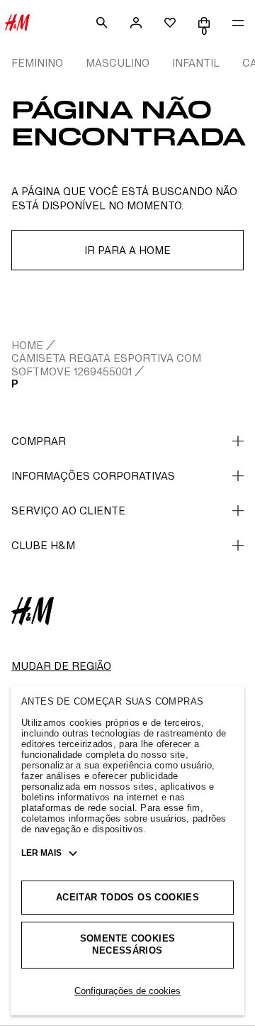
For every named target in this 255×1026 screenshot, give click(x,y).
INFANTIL (196, 63)
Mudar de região (61, 666)
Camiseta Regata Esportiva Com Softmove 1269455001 (106, 364)
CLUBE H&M (43, 545)
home (27, 345)
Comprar (38, 441)
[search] (102, 23)
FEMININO (37, 63)
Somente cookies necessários (128, 944)
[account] (136, 23)
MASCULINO (117, 63)
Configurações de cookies (127, 991)
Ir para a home (127, 250)
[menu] (238, 23)
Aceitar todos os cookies (127, 897)
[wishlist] (170, 23)
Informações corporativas (93, 476)
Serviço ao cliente (68, 510)
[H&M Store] (17, 23)
